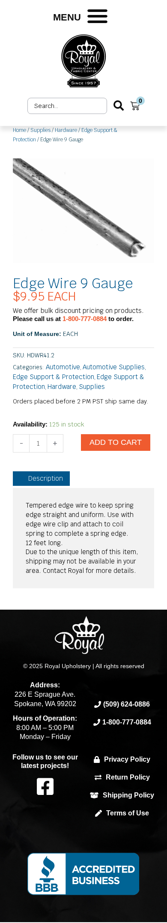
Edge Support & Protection (53, 377)
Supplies (40, 130)
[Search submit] (118, 105)
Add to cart (115, 442)
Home (19, 130)
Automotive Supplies (114, 367)
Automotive (63, 367)
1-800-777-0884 (85, 318)
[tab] (41, 478)
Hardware (66, 130)
